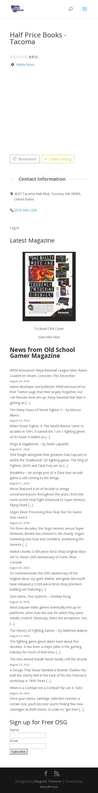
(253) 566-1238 (25, 210)
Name (14, 730)
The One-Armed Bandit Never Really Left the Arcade (48, 659)
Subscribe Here (49, 337)
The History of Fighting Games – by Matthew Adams (48, 630)
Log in (14, 228)
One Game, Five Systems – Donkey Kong (40, 596)
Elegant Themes (48, 781)
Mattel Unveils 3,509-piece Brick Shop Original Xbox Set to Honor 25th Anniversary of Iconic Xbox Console (48, 557)
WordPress (49, 787)
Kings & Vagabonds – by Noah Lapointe (39, 444)
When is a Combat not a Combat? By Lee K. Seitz (46, 688)
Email (14, 741)
